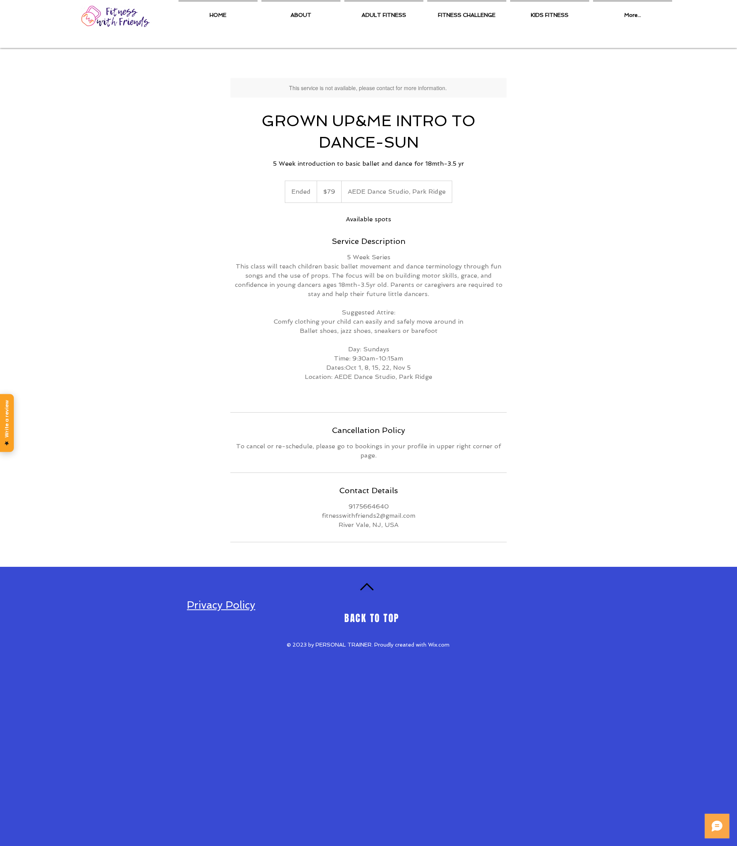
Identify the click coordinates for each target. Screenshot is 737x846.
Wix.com (438, 645)
